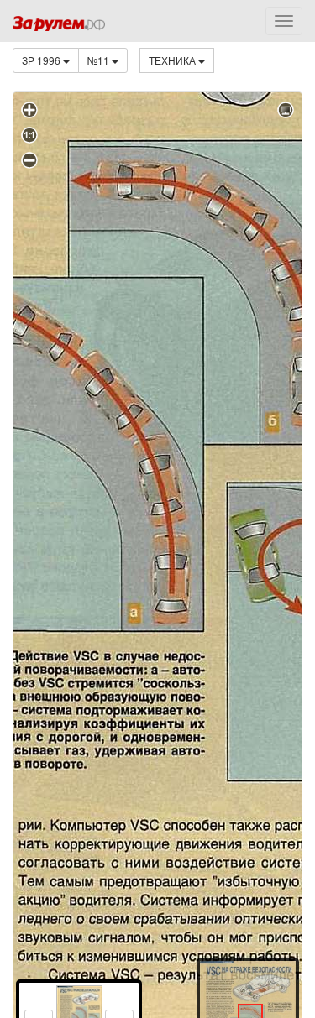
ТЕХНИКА (173, 60)
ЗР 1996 (42, 60)
